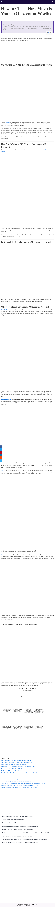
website (8, 122)
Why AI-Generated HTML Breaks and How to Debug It (13, 768)
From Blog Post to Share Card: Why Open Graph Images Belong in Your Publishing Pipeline (23, 783)
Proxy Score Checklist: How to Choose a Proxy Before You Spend (16, 762)
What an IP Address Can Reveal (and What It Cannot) (13, 777)
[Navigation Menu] (52, 2)
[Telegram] (1, 460)
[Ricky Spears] (5, 2)
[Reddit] (1, 457)
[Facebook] (1, 446)
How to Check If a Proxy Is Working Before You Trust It (14, 779)
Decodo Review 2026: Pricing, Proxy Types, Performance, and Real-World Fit (19, 785)
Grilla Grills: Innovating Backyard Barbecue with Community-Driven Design (19, 787)
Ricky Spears (14, 16)
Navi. (49, 32)
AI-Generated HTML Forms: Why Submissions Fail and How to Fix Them (18, 766)
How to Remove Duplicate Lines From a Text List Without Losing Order (17, 781)
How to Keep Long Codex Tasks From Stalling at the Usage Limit (16, 760)
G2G (2, 470)
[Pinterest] (1, 452)
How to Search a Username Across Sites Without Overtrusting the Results (18, 775)
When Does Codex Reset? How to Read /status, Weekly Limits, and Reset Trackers (21, 772)
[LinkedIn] (1, 455)
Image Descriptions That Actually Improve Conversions (14, 764)
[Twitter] (1, 449)
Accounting (3, 554)
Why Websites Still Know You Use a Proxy (11, 770)
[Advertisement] (27, 52)
